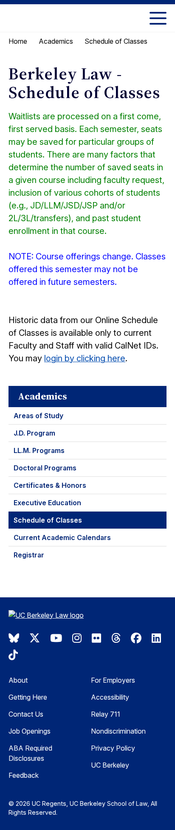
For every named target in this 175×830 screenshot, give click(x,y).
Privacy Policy (113, 748)
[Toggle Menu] (158, 18)
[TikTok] (13, 655)
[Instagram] (77, 638)
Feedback (23, 775)
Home (17, 41)
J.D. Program (34, 433)
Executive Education (47, 502)
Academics (56, 41)
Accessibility (110, 697)
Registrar (29, 555)
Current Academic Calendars (62, 537)
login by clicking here (84, 358)
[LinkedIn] (156, 638)
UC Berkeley (110, 765)
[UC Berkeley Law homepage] (50, 616)
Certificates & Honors (50, 485)
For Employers (113, 680)
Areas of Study (38, 415)
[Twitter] (34, 638)
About (18, 680)
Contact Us (25, 714)
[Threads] (116, 638)
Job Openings (29, 731)
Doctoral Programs (45, 468)
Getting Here (27, 697)
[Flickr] (96, 638)
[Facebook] (136, 638)
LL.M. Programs (39, 450)
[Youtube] (56, 638)
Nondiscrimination (118, 731)
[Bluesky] (13, 638)
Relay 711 (105, 714)
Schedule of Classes (48, 520)
